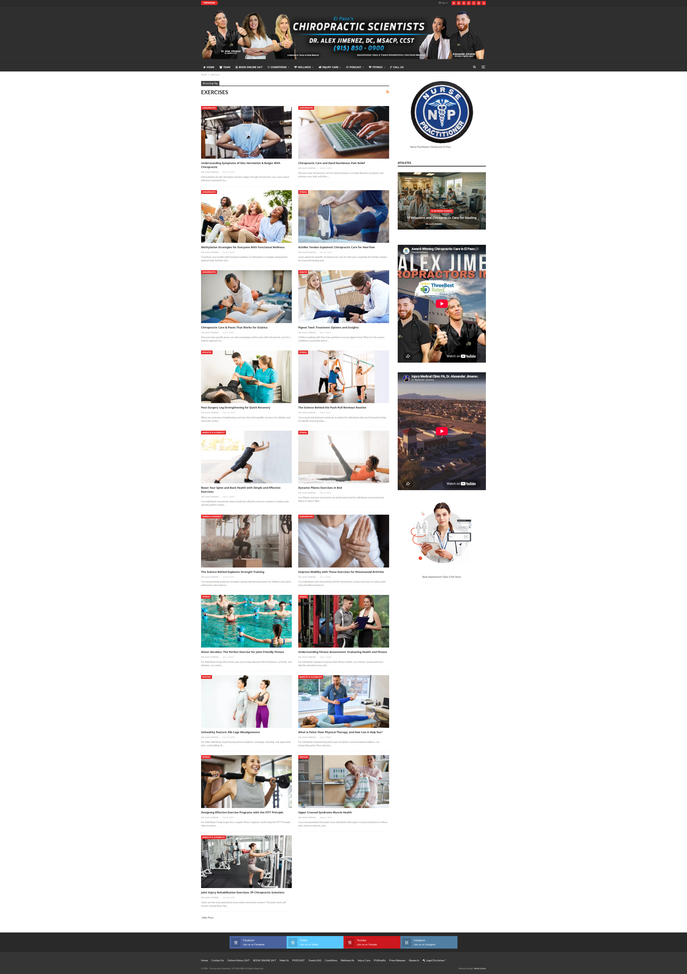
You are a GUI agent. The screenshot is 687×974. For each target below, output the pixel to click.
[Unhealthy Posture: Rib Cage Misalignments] (246, 701)
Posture (206, 677)
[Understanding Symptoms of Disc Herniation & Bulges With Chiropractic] (246, 132)
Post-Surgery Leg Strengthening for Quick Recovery (235, 407)
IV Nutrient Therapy (441, 211)
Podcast (355, 67)
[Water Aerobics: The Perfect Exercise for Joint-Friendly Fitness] (246, 621)
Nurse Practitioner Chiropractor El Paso (430, 146)
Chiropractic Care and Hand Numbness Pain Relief (331, 163)
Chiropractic (209, 108)
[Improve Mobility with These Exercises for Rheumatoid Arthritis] (343, 541)
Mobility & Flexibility (213, 432)
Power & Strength (211, 516)
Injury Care (330, 67)
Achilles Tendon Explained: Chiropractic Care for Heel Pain (336, 247)
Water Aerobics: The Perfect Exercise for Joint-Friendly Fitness (242, 652)
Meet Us (284, 960)
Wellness (304, 67)
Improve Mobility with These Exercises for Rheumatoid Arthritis (341, 572)
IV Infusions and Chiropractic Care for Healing (442, 218)
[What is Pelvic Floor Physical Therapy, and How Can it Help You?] (343, 701)
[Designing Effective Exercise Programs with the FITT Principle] (246, 781)
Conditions (279, 67)
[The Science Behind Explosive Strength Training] (246, 541)
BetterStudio (480, 968)
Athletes (206, 352)
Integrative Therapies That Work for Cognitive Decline (257, 2)
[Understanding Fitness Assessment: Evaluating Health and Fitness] (343, 621)
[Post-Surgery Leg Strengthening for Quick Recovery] (246, 376)
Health (303, 272)
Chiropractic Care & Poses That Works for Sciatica (234, 327)
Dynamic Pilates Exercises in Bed (320, 487)
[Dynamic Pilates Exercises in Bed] (343, 457)
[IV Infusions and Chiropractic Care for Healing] (442, 201)
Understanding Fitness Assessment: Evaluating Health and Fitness (342, 652)
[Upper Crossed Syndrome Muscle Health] (343, 781)
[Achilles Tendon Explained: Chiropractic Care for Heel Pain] (343, 216)
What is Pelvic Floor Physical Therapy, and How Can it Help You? (340, 732)
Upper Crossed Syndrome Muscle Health (325, 812)
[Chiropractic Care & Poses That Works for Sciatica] (246, 296)
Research (414, 960)
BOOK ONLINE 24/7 (250, 67)
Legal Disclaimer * (436, 960)
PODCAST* (298, 960)
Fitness (377, 67)
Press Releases (397, 960)
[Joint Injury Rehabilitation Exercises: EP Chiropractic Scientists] (246, 861)
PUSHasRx (380, 960)
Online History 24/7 (238, 960)
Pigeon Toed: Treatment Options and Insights (328, 327)
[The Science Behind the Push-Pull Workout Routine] (343, 376)
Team (226, 67)
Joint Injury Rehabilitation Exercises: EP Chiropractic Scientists (242, 892)
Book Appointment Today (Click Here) (441, 576)
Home (210, 67)
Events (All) (315, 960)
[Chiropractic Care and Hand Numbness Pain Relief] (343, 132)
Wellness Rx (347, 960)
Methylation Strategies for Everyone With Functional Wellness (243, 247)
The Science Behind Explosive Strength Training (232, 572)
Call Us (398, 67)
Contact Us (217, 960)
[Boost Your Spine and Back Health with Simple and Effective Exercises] (246, 457)
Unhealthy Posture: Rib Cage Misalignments (230, 732)
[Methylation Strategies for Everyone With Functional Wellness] (246, 216)
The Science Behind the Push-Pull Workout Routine (332, 407)
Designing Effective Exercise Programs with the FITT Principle (242, 812)
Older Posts (207, 917)
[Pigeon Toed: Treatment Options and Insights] (343, 296)
